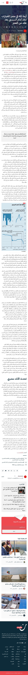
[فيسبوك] (3, 476)
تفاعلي (13, 659)
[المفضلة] (7, 2)
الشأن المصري (5, 462)
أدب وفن (18, 651)
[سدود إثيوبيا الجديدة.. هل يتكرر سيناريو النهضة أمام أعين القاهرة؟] (14, 574)
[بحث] (12, 2)
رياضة (25, 659)
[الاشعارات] (10, 2)
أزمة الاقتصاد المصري (20, 458)
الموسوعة (12, 661)
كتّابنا (7, 649)
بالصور (13, 663)
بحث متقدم (6, 656)
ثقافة (19, 666)
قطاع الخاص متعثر (10, 72)
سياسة (25, 646)
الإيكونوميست (20, 452)
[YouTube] (22, 643)
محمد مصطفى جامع (18, 562)
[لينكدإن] (2, 476)
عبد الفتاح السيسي (8, 70)
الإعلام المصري (12, 458)
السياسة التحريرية (5, 654)
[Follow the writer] (15, 476)
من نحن (6, 646)
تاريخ (25, 656)
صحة (19, 663)
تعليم (25, 661)
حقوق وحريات (23, 651)
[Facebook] (25, 643)
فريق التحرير (20, 615)
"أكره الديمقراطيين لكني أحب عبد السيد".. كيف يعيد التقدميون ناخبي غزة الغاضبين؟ (10, 489)
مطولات (12, 651)
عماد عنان (20, 588)
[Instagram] (20, 643)
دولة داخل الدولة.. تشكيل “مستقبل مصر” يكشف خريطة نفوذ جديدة (14, 612)
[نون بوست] (22, 2)
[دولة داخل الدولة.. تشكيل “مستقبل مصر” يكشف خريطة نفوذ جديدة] (14, 601)
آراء (25, 654)
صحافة (18, 649)
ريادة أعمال (18, 654)
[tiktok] (17, 642)
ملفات (13, 649)
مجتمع (25, 649)
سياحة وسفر (17, 656)
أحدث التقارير (11, 646)
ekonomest (20, 30)
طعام (19, 661)
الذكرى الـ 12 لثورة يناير (12, 462)
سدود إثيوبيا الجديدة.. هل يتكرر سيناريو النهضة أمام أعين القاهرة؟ (15, 585)
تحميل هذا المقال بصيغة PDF (18, 465)
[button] (25, 2)
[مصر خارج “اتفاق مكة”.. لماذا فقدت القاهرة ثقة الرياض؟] (14, 547)
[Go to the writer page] (25, 477)
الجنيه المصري (15, 460)
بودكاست (12, 656)
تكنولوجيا (24, 663)
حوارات (12, 654)
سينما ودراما (17, 659)
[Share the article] (20, 27)
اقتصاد (18, 646)
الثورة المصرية (21, 460)
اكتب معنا (6, 651)
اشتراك (14, 531)
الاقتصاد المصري (5, 458)
